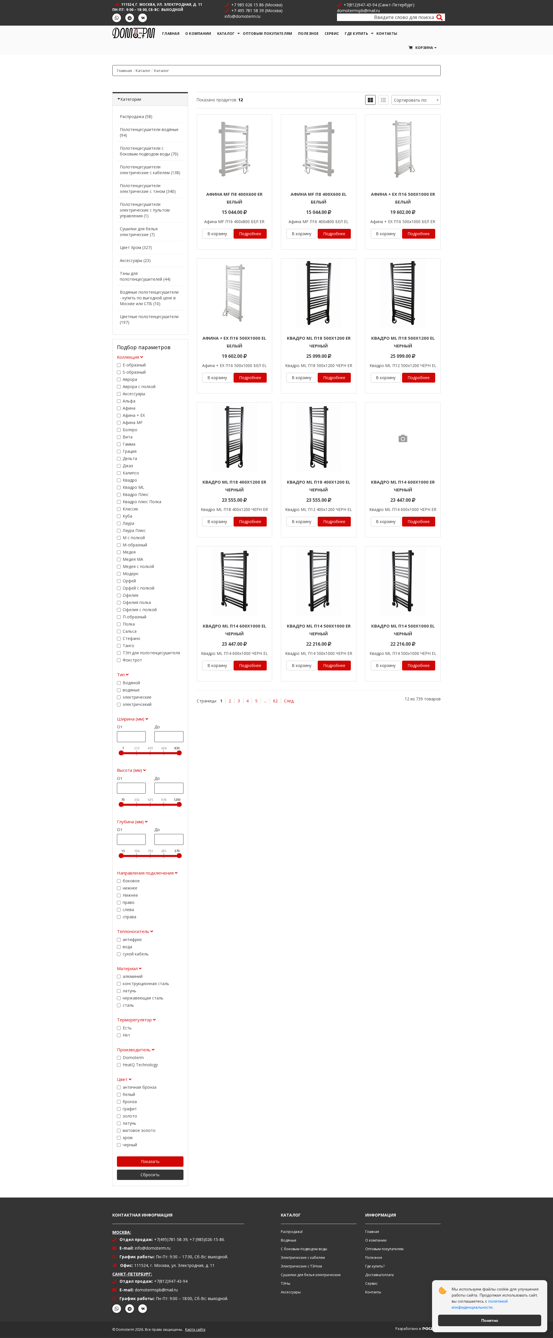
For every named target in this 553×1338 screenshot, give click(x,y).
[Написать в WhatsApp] (116, 18)
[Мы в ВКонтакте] (142, 18)
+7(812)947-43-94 (360, 4)
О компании (198, 33)
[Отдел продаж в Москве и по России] (228, 4)
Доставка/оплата (379, 1274)
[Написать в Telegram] (129, 18)
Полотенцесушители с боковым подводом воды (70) (149, 151)
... (265, 701)
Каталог (226, 33)
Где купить (356, 33)
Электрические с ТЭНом (301, 1266)
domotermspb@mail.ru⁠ (156, 1290)
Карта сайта (195, 1329)
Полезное (308, 33)
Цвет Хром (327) (136, 247)
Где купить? (375, 1266)
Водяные (288, 1240)
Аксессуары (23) (135, 260)
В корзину (217, 233)
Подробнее (250, 233)
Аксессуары (291, 1292)
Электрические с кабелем (303, 1257)
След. (289, 701)
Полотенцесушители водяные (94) (149, 132)
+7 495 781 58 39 (247, 10)
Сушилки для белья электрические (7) (139, 231)
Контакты (386, 33)
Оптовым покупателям (267, 33)
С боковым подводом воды (304, 1248)
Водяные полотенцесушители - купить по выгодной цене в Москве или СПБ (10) (149, 297)
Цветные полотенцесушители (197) (149, 319)
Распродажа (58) (136, 116)
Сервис (332, 33)
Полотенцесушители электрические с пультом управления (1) (145, 210)
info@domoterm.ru (153, 1248)
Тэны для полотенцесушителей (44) (145, 276)
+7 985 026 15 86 (247, 4)
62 (275, 701)
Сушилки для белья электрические (311, 1274)
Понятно (489, 1320)
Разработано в (408, 1328)
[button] (422, 47)
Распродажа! (292, 1231)
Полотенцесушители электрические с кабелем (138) (150, 169)
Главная (170, 33)
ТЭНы (285, 1283)
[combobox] (416, 100)
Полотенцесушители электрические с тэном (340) (148, 188)
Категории (130, 99)
